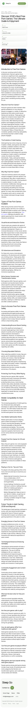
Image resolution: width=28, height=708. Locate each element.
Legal (17, 703)
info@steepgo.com (8, 696)
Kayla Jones (5, 27)
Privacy (9, 703)
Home (2, 11)
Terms (13, 703)
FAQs (18, 693)
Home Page (6, 693)
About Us (5, 703)
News (6, 11)
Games (9, 11)
